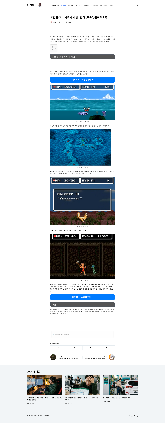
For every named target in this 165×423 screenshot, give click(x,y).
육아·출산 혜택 (87, 5)
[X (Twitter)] (74, 348)
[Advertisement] (82, 30)
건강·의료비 (71, 5)
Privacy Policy (133, 416)
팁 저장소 (31, 5)
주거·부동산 (78, 5)
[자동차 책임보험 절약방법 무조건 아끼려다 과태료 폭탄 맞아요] (82, 385)
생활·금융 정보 (55, 5)
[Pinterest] (91, 348)
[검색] (137, 5)
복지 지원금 (95, 5)
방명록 (111, 5)
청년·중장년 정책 (104, 5)
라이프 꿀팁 (63, 5)
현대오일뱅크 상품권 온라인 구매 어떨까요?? (116, 398)
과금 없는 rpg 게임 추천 (81, 297)
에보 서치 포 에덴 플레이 (81, 80)
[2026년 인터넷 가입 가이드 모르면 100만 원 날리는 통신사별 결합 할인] (44, 385)
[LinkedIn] (107, 348)
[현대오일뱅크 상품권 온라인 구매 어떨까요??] (120, 385)
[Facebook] (58, 348)
